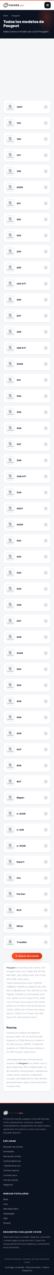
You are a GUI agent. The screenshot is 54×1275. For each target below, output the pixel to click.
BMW (5, 1199)
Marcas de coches (12, 1156)
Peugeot (16, 15)
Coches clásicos (11, 1170)
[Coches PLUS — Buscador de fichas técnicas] (14, 5)
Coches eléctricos (12, 1161)
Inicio (5, 15)
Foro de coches (10, 1180)
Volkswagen (9, 1213)
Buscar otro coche (28, 956)
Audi (5, 1204)
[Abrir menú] (47, 5)
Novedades (8, 1151)
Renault (7, 1223)
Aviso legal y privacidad (14, 1267)
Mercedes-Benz (10, 1208)
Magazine (8, 1184)
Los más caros (10, 1175)
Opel (5, 1218)
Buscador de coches (13, 1146)
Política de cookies (33, 1267)
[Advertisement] (27, 71)
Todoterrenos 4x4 (12, 1165)
